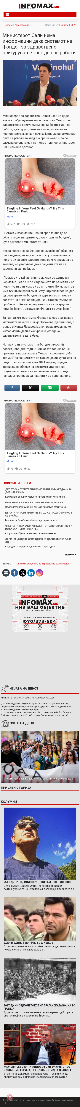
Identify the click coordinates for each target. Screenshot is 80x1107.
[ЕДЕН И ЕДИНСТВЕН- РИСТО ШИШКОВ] (40, 919)
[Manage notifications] (10, 1097)
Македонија (22, 25)
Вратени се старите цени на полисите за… (35, 502)
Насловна (9, 25)
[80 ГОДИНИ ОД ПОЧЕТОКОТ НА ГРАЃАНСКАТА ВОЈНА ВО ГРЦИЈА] (40, 980)
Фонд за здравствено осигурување (50, 563)
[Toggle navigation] (7, 14)
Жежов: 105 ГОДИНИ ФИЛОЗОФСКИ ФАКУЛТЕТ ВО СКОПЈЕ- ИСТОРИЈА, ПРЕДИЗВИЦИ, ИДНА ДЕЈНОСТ (37, 1068)
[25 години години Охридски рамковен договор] (40, 843)
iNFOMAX (14, 1100)
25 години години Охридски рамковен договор (38, 882)
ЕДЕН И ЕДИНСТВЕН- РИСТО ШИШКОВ (28, 942)
